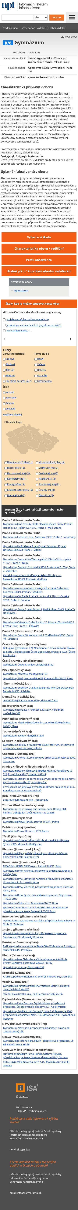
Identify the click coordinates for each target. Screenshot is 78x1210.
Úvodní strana (10, 28)
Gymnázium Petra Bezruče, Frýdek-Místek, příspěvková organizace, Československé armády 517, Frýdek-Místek (34, 1005)
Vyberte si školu (39, 237)
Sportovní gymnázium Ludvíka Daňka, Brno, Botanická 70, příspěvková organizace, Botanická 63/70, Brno (35, 909)
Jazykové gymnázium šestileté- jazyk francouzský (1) (34, 325)
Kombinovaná (44, 380)
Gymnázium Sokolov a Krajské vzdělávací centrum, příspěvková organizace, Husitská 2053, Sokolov (38, 746)
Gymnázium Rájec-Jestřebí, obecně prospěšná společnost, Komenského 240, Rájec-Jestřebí (35, 855)
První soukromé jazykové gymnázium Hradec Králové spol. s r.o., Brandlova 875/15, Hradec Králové (39, 788)
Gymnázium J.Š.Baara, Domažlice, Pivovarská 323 (30, 700)
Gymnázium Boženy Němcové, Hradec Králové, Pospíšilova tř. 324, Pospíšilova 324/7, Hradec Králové (37, 772)
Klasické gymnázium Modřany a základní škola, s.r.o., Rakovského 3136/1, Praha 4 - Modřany (32, 577)
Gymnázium (21, 290)
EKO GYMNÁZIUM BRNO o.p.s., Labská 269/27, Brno (32, 866)
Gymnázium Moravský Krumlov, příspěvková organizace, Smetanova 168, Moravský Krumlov (35, 935)
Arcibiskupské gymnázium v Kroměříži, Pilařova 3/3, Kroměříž (37, 976)
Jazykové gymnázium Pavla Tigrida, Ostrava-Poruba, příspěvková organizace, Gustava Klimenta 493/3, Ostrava (35, 1055)
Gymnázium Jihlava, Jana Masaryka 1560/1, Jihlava (31, 821)
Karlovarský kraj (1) (17, 478)
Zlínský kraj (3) (46, 495)
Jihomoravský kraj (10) (18, 473)
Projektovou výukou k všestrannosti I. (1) (28, 319)
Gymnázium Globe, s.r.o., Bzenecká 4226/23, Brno (30, 903)
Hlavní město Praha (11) (20, 462)
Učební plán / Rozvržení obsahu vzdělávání (39, 271)
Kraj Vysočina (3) (16, 484)
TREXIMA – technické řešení (31, 1111)
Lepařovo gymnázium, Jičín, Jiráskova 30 (25, 799)
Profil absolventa (39, 260)
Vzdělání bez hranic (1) (18, 330)
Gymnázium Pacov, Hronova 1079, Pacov (26, 831)
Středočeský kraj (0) (49, 484)
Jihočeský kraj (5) (16, 467)
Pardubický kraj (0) (48, 473)
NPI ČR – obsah (24, 1107)
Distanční (42, 375)
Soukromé (11, 397)
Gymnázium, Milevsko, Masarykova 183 (25, 673)
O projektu (22, 1096)
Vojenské (10, 408)
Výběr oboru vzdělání (34, 28)
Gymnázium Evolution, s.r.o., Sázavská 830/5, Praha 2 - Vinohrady (39, 537)
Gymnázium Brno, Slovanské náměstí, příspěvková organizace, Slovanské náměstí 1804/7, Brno (38, 880)
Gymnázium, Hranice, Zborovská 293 (23, 967)
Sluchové (10, 364)
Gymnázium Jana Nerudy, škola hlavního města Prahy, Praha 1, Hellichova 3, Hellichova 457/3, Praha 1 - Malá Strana (38, 525)
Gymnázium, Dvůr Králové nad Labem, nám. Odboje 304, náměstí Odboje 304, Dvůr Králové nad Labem (34, 810)
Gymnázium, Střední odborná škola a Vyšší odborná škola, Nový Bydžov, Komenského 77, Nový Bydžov (39, 780)
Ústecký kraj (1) (47, 489)
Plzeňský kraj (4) (47, 478)
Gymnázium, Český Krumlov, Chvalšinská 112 (28, 664)
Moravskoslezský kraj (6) (52, 462)
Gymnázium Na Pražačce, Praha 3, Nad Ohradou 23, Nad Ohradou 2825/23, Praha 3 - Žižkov (34, 548)
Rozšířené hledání (12, 414)
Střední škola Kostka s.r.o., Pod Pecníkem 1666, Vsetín (33, 994)
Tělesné (10, 369)
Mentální (10, 375)
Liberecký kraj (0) (16, 495)
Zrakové (10, 358)
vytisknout (71, 36)
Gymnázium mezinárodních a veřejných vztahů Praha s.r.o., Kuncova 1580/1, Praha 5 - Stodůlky (36, 590)
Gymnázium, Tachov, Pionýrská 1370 (23, 735)
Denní (40, 358)
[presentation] (4, 339)
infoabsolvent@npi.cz (29, 1193)
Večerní (41, 364)
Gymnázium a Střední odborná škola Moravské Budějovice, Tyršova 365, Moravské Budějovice (36, 842)
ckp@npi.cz (23, 1149)
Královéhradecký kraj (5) (20, 489)
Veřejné (10, 392)
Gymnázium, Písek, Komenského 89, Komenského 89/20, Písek (38, 678)
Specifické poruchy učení (19, 380)
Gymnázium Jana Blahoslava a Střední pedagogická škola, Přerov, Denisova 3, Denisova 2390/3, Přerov (35, 961)
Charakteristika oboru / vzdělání (39, 248)
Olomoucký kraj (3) (48, 467)
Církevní (10, 402)
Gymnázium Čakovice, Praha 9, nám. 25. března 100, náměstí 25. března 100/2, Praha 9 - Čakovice (38, 624)
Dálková (41, 369)
